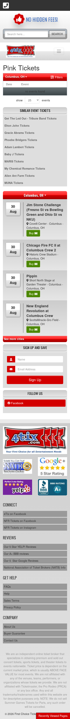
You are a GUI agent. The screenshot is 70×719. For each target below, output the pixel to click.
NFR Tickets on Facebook (20, 521)
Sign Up (35, 379)
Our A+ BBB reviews (16, 554)
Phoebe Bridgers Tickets (20, 140)
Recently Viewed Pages (52, 716)
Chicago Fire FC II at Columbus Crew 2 (43, 247)
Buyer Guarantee (14, 633)
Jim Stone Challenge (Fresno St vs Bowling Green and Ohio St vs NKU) (44, 212)
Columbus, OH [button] (15, 77)
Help (7, 593)
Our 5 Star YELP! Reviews (20, 547)
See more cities (14, 339)
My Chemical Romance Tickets (24, 168)
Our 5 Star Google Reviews (21, 561)
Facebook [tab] (16, 403)
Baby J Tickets (14, 154)
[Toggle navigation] (59, 51)
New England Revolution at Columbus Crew (39, 310)
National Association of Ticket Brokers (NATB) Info (35, 567)
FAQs (7, 586)
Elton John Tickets (17, 125)
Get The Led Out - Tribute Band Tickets (30, 118)
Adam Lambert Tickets (19, 147)
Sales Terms (11, 600)
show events (33, 100)
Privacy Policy (12, 607)
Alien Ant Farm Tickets (19, 176)
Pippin (31, 275)
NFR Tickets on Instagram (20, 527)
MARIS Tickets (14, 161)
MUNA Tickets (13, 183)
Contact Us (11, 640)
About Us (9, 626)
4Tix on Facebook (15, 514)
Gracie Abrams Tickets (19, 133)
